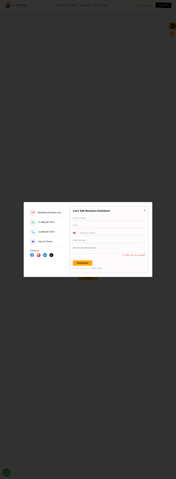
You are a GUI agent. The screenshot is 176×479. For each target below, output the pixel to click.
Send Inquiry (82, 263)
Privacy (93, 268)
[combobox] (109, 241)
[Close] (145, 210)
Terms (100, 268)
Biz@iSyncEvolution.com (49, 212)
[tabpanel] (109, 239)
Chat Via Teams (45, 241)
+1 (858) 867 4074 (46, 222)
